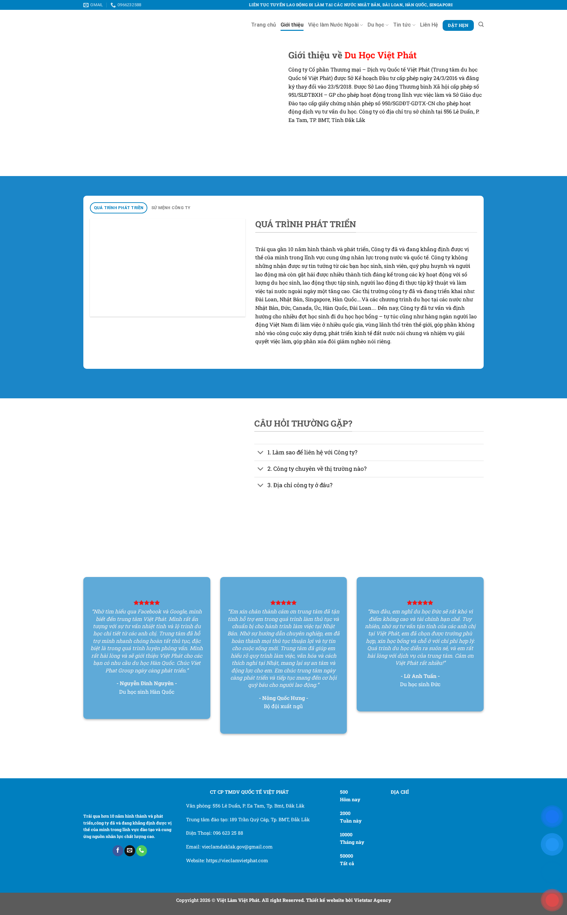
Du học (376, 25)
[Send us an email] (129, 850)
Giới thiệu (292, 25)
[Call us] (141, 850)
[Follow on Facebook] (118, 850)
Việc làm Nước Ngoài (333, 25)
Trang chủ (263, 25)
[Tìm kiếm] (481, 24)
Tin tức (402, 25)
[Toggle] (260, 453)
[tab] (118, 208)
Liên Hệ (429, 25)
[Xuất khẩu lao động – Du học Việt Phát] (111, 24)
